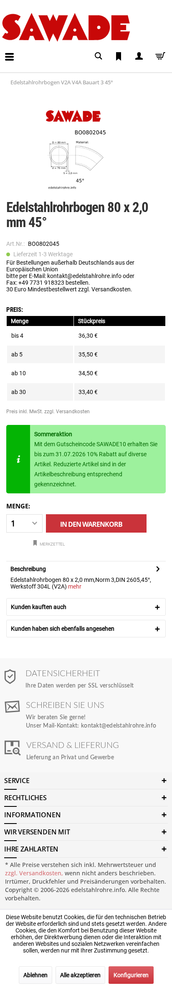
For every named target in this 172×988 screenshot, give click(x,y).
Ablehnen (35, 975)
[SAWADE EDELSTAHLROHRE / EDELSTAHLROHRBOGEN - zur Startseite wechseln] (84, 27)
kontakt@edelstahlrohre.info (118, 726)
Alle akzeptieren (80, 975)
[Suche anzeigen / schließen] (98, 56)
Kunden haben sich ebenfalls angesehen (62, 628)
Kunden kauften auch (38, 607)
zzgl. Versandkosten (67, 411)
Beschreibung (28, 569)
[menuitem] (2, 50)
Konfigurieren (131, 975)
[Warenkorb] (158, 56)
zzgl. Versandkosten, (34, 873)
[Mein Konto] (138, 56)
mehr (74, 586)
